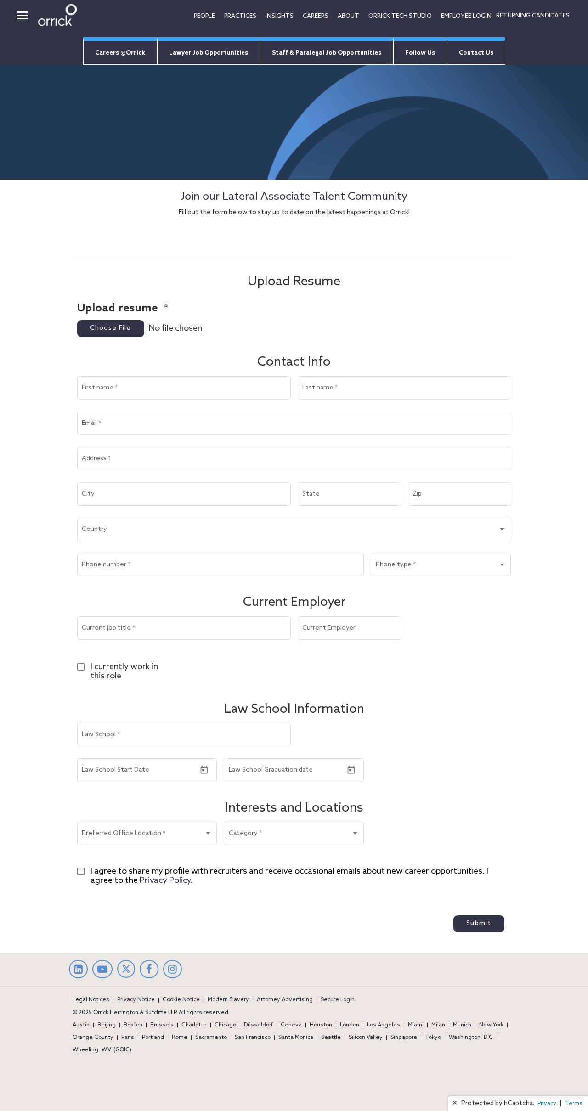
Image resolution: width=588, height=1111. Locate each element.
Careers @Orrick (120, 53)
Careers (315, 16)
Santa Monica (295, 1037)
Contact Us (476, 53)
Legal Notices (91, 1000)
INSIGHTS (280, 16)
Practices (240, 16)
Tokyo (433, 1037)
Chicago (225, 1025)
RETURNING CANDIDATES (533, 15)
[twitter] (126, 975)
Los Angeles (383, 1025)
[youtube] (102, 970)
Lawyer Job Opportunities (208, 53)
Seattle (331, 1037)
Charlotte (194, 1025)
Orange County (93, 1037)
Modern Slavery (228, 1000)
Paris (127, 1037)
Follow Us (420, 53)
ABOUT (348, 16)
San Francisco (253, 1037)
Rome (179, 1037)
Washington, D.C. (471, 1037)
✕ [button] (455, 1103)
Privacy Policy (165, 880)
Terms (573, 1103)
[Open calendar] (204, 770)
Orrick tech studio (400, 16)
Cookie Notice (181, 1000)
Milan (438, 1025)
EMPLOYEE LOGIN (466, 16)
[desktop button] (22, 16)
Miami (416, 1025)
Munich (462, 1025)
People (204, 16)
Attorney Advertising (285, 1000)
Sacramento (211, 1037)
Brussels (162, 1025)
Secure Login (338, 1000)
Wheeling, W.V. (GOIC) (102, 1050)
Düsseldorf (258, 1025)
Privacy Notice (136, 1000)
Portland (153, 1037)
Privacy (546, 1103)
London (349, 1025)
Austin (81, 1025)
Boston (133, 1025)
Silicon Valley (366, 1037)
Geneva (291, 1025)
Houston (321, 1025)
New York (491, 1025)
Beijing (106, 1025)
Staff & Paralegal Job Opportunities (326, 53)
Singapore (403, 1037)
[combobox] (294, 531)
